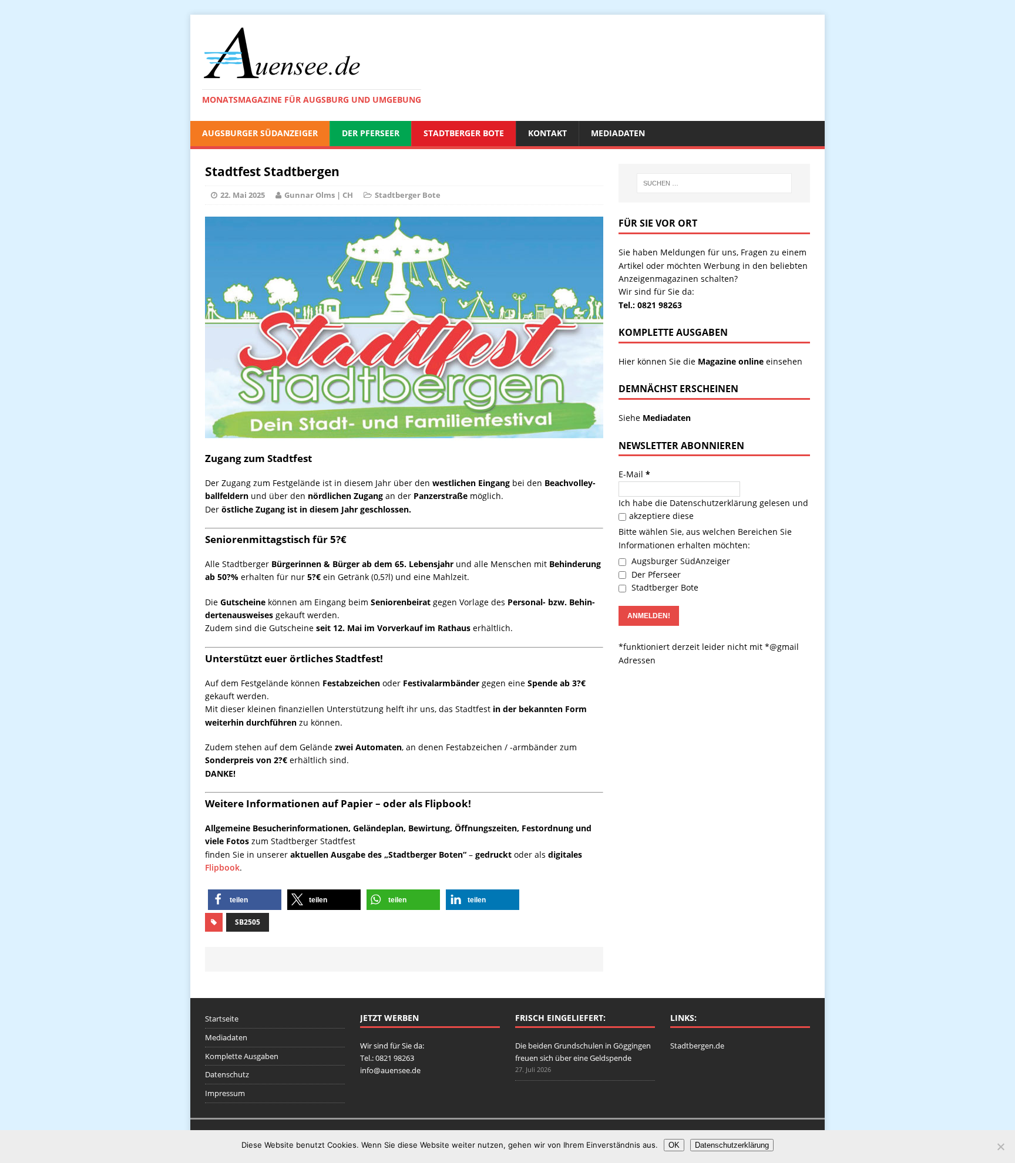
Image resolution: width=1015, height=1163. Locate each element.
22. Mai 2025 (242, 195)
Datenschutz (227, 1074)
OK (674, 1145)
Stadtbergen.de (697, 1045)
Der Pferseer (370, 133)
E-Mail (634, 474)
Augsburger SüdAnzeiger (260, 133)
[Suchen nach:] (714, 183)
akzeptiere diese (661, 515)
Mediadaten (618, 133)
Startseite (221, 1018)
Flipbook (222, 867)
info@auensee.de (390, 1070)
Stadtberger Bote (464, 133)
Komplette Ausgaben (241, 1056)
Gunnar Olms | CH (318, 195)
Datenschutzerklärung (713, 502)
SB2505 (247, 922)
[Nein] (1000, 1146)
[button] (244, 899)
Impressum (225, 1093)
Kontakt (547, 133)
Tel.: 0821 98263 (650, 305)
